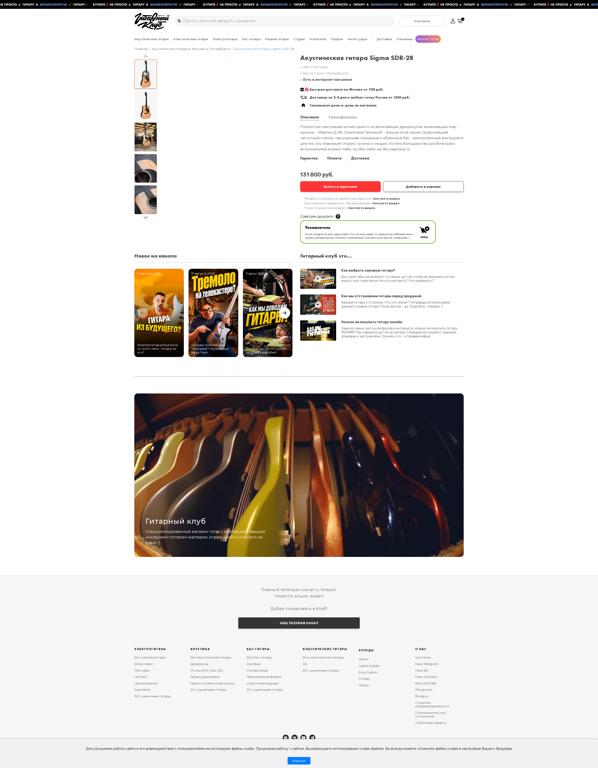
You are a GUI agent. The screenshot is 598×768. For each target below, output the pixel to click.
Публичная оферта (430, 723)
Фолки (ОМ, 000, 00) (206, 670)
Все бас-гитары (259, 657)
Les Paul (140, 677)
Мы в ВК (421, 670)
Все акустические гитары (210, 657)
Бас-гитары (251, 39)
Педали (337, 39)
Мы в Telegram (426, 664)
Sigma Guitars (369, 666)
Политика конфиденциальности (432, 704)
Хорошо (299, 761)
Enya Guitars (368, 672)
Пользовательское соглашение (430, 714)
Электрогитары (225, 39)
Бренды (366, 650)
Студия (299, 39)
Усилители (317, 39)
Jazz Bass (253, 664)
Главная (141, 49)
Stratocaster (143, 664)
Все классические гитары (323, 657)
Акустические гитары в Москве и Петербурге (191, 49)
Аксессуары (357, 39)
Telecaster (142, 670)
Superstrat (142, 689)
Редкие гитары (277, 39)
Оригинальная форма (264, 677)
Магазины (405, 39)
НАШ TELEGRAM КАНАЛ (299, 623)
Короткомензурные (262, 683)
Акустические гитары (151, 39)
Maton (364, 659)
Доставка (384, 39)
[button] (145, 56)
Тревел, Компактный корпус (212, 683)
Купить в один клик (340, 186)
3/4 (305, 664)
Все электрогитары (150, 657)
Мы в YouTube (426, 677)
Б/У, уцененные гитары (152, 696)
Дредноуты (199, 664)
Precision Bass (257, 670)
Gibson (364, 685)
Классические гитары (190, 39)
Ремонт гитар (428, 39)
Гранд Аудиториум (205, 677)
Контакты (422, 657)
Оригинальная (145, 683)
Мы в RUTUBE (425, 683)
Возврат (422, 696)
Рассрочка (423, 689)
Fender (364, 678)
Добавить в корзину (423, 186)
